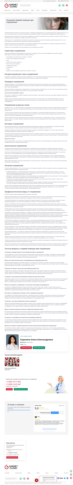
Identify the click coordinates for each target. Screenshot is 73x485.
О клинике (7, 473)
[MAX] (60, 478)
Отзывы (56, 473)
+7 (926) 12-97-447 (13, 384)
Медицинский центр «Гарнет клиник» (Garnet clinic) (19, 410)
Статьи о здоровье (10, 13)
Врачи (29, 473)
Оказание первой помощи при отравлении (23, 13)
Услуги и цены (18, 473)
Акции (38, 473)
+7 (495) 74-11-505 (13, 382)
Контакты (66, 473)
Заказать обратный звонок (21, 389)
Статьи (46, 473)
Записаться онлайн (26, 347)
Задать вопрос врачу (39, 347)
